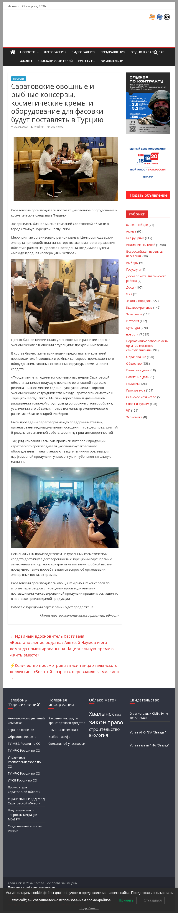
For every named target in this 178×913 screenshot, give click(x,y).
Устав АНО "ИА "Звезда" (148, 732)
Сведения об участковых (66, 743)
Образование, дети (22, 737)
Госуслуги (133, 269)
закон (98, 722)
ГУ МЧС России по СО (24, 750)
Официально (112, 61)
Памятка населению (63, 730)
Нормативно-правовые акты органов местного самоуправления (147, 345)
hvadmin (39, 126)
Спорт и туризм (137, 404)
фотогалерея (55, 52)
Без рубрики (135, 238)
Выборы (132, 263)
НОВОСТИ (28, 52)
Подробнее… (89, 908)
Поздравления (113, 52)
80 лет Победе (137, 225)
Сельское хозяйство (141, 397)
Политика (133, 384)
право (115, 722)
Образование (136, 357)
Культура (133, 328)
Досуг (130, 287)
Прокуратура (135, 390)
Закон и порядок (138, 301)
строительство (104, 729)
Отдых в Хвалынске (147, 52)
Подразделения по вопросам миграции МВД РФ (22, 814)
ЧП (128, 410)
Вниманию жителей (55, 61)
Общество (134, 363)
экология (98, 735)
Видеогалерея (83, 52)
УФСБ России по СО (22, 780)
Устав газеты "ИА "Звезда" (150, 745)
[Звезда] (13, 52)
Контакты (86, 61)
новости (18, 78)
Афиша (26, 61)
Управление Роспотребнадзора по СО (24, 762)
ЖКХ (129, 294)
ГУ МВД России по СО (24, 743)
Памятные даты (138, 370)
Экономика (134, 417)
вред (118, 714)
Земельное (134, 314)
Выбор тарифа (59, 737)
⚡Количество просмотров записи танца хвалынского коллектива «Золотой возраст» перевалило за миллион (64, 671)
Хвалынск (101, 713)
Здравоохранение (139, 307)
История (132, 321)
